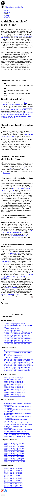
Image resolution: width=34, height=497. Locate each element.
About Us (7, 17)
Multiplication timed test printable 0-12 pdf (13, 113)
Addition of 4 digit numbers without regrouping (18, 338)
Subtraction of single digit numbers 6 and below (18, 351)
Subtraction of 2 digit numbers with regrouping (17, 360)
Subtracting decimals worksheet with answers (17, 434)
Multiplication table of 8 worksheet (14, 455)
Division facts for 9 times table (13, 482)
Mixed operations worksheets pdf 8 (14, 389)
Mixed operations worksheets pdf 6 (14, 386)
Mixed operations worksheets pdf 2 (14, 379)
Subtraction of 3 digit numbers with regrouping (17, 364)
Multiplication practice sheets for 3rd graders (15, 115)
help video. (6, 173)
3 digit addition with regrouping (19, 109)
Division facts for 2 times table (13, 470)
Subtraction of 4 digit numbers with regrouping (17, 367)
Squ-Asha (25, 52)
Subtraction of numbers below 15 (13, 356)
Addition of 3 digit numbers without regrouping (18, 335)
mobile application (6, 261)
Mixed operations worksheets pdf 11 (14, 394)
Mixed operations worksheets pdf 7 (14, 387)
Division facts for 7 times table (13, 478)
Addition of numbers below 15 (13, 328)
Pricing (6, 13)
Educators (7, 15)
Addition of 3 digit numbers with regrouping (17, 337)
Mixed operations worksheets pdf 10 (14, 392)
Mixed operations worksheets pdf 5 (14, 384)
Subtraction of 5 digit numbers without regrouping (18, 369)
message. (9, 168)
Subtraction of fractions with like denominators (17, 423)
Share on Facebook (6, 316)
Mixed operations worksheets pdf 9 (14, 391)
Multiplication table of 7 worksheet (14, 453)
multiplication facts (15, 253)
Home (6, 10)
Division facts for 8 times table (13, 480)
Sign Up (20, 7)
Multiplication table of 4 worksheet (14, 448)
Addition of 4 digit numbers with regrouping (17, 340)
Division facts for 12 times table (13, 487)
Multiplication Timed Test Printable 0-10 (12, 294)
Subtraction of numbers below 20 (13, 357)
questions (24, 168)
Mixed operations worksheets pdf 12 (14, 396)
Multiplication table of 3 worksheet (14, 446)
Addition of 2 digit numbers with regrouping (17, 333)
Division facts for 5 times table (13, 475)
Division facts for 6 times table (13, 477)
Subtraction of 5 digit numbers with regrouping (17, 370)
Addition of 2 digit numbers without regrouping (18, 332)
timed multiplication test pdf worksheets (14, 103)
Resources (7, 12)
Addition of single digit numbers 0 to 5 (15, 324)
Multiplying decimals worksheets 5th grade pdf (17, 436)
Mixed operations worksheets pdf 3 (14, 381)
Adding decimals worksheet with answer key (17, 433)
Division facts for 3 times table (13, 472)
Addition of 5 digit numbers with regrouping (17, 343)
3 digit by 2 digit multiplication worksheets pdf (17, 231)
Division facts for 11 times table (13, 485)
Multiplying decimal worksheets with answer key (17, 113)
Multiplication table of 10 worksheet (14, 458)
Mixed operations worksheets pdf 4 (14, 382)
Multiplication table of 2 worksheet (14, 445)
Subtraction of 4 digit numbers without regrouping (18, 365)
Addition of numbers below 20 (13, 330)
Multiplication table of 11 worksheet (14, 460)
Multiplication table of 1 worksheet (14, 443)
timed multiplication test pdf (19, 235)
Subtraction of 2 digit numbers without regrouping (18, 359)
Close (2, 299)
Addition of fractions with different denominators (18, 424)
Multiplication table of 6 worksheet (14, 451)
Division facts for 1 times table (13, 468)
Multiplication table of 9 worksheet (14, 456)
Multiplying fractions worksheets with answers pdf (18, 429)
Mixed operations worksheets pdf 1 (14, 378)
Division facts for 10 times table (13, 483)
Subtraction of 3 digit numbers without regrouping (18, 362)
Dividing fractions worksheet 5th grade (15, 431)
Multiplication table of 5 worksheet (14, 450)
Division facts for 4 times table (13, 473)
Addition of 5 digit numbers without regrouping (18, 342)
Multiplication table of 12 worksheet (14, 461)
